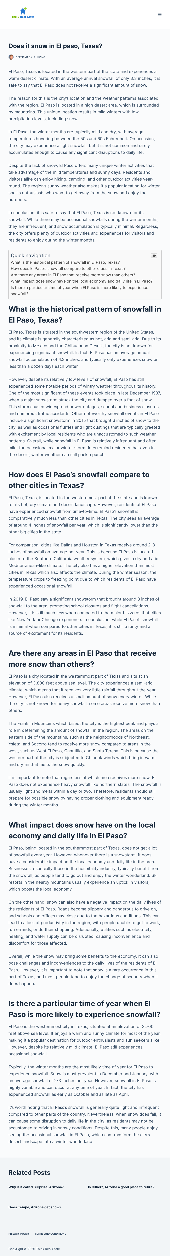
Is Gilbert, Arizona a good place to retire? (121, 1187)
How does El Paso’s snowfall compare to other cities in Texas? (68, 268)
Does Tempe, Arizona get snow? (34, 1207)
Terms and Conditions (50, 1233)
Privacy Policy (19, 1233)
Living (41, 57)
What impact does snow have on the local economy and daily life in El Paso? (82, 281)
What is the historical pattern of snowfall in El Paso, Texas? (65, 262)
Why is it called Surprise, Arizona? (36, 1187)
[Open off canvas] (160, 14)
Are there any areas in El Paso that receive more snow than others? (73, 275)
